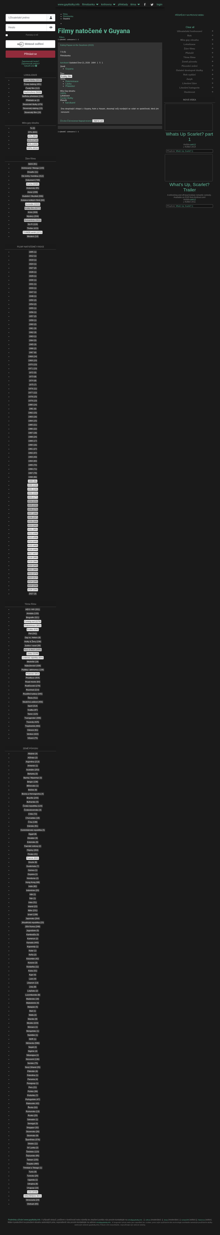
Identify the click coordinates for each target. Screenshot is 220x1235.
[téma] (138, 4)
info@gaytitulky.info (135, 1220)
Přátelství (70, 86)
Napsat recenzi (85, 121)
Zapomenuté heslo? (30, 61)
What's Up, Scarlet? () (184, 151)
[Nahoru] (215, 1230)
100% (63, 93)
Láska (68, 83)
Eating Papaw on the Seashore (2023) (77, 45)
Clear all (190, 27)
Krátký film (66, 76)
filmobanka (88, 4)
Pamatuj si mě (32, 35)
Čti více (63, 121)
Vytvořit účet (29, 66)
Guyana (69, 69)
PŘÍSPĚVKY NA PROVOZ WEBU (189, 15)
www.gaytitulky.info (69, 4)
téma (133, 4)
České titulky (66, 98)
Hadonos (201, 1220)
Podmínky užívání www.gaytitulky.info (24, 1220)
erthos (148, 1220)
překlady (123, 4)
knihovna (106, 4)
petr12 (193, 144)
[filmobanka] (97, 4)
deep (166, 1220)
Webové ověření (33, 44)
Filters (61, 37)
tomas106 (185, 1220)
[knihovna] (113, 4)
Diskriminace (71, 81)
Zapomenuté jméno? (30, 64)
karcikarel (64, 63)
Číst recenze (72, 121)
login (159, 4)
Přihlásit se (30, 54)
